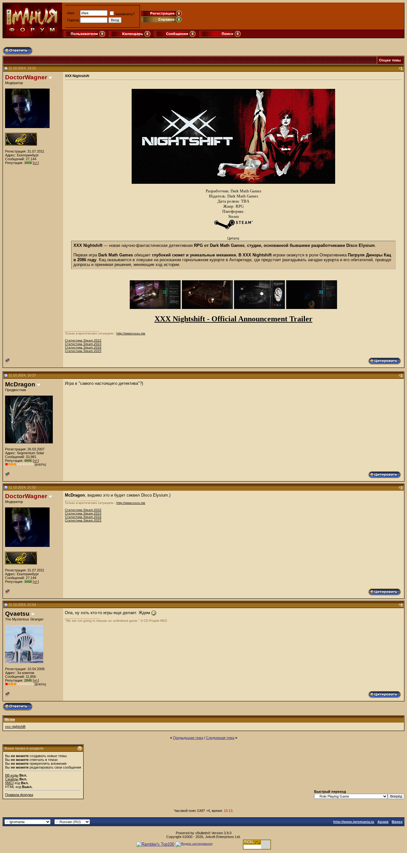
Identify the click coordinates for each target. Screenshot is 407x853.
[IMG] (9, 783)
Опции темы (390, 60)
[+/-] (36, 163)
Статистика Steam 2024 (83, 347)
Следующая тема (220, 738)
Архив (383, 822)
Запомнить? (125, 14)
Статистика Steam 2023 (83, 344)
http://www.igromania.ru (353, 822)
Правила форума (19, 795)
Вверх (397, 822)
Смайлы (11, 779)
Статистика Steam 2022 (83, 340)
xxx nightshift (15, 726)
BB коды (11, 775)
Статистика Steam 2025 (83, 351)
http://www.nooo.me (130, 333)
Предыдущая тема (188, 738)
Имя (70, 13)
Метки (9, 719)
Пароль (73, 20)
